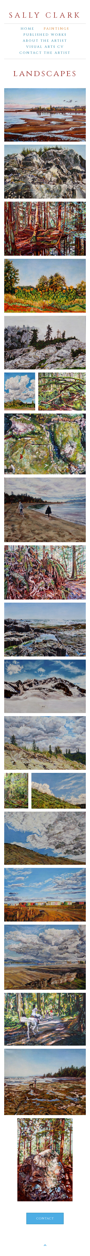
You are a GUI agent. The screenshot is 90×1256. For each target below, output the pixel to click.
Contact (45, 1218)
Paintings (56, 28)
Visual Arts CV (45, 46)
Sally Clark (45, 15)
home (28, 28)
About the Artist (45, 40)
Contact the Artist (45, 53)
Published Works (45, 34)
